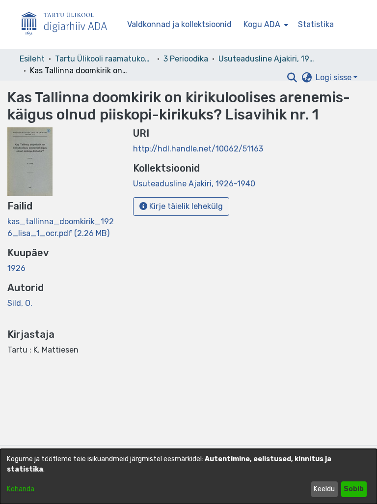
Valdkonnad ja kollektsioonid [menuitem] (179, 24)
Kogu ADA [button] (261, 24)
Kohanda (20, 489)
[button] (292, 78)
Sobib (354, 489)
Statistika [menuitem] (316, 24)
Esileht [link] (32, 58)
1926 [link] (16, 268)
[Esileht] (68, 25)
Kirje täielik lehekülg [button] (185, 206)
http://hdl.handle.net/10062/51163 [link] (198, 148)
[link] (194, 183)
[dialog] (188, 476)
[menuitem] (265, 24)
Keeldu (324, 489)
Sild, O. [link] (19, 303)
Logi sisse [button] (334, 77)
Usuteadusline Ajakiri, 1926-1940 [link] (267, 58)
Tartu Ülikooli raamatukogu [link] (104, 58)
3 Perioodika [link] (185, 58)
